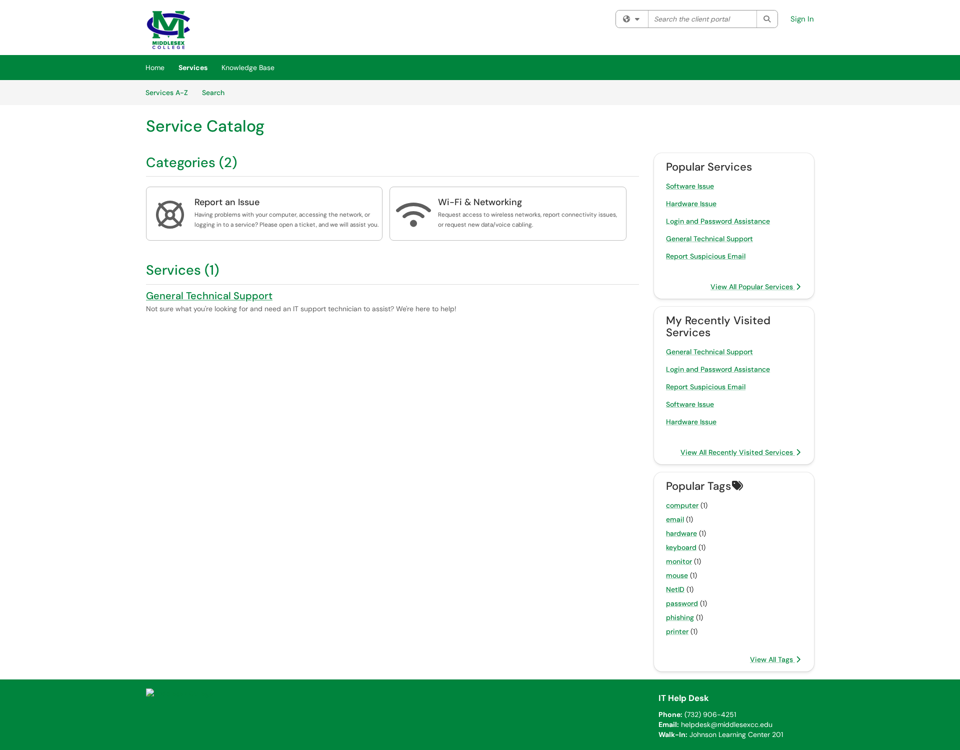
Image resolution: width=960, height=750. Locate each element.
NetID (675, 589)
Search (217, 92)
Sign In (802, 19)
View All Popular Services (752, 286)
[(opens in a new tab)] (168, 30)
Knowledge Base (248, 67)
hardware (681, 533)
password (682, 603)
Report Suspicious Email (706, 256)
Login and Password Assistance (718, 221)
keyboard (681, 547)
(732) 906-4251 (710, 714)
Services (193, 67)
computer (682, 505)
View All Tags (772, 659)
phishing (680, 617)
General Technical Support (209, 295)
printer (677, 631)
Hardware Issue (691, 203)
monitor (679, 561)
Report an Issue (227, 202)
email (675, 519)
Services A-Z (167, 92)
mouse (677, 575)
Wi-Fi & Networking (480, 202)
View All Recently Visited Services (737, 452)
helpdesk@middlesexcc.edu (726, 724)
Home (155, 67)
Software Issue (690, 186)
